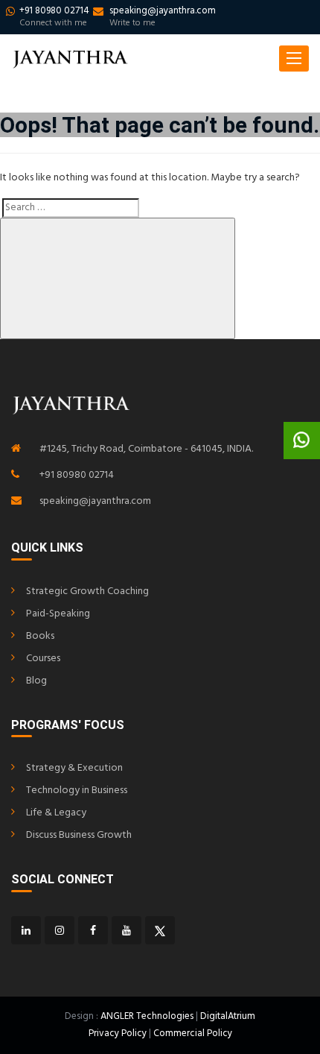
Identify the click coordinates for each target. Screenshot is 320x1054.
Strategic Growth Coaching (87, 591)
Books (40, 636)
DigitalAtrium (227, 1016)
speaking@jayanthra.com (95, 501)
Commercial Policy (192, 1033)
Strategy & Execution (74, 768)
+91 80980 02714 (76, 475)
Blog (36, 680)
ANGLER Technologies (146, 1016)
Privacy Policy (118, 1033)
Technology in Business (76, 790)
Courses (43, 658)
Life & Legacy (56, 812)
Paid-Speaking (58, 613)
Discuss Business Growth (79, 835)
